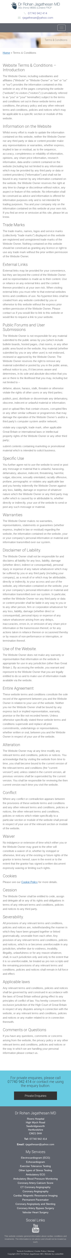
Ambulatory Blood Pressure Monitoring (35, 1178)
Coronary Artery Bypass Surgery (35, 1208)
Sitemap (51, 1251)
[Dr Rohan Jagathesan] (35, 5)
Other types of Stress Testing (35, 1170)
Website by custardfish (54, 1254)
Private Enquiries (35, 1096)
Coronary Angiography (35, 1191)
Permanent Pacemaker (35, 1199)
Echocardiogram (35, 1161)
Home (6, 52)
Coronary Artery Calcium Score (35, 1182)
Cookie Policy (29, 882)
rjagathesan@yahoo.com (37, 17)
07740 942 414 (37, 13)
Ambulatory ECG (35, 1174)
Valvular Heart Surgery (35, 1212)
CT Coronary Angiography (35, 1187)
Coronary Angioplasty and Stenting (35, 1203)
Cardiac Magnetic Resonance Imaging (35, 1195)
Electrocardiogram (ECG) (35, 1157)
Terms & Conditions (25, 1251)
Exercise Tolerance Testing (35, 1166)
